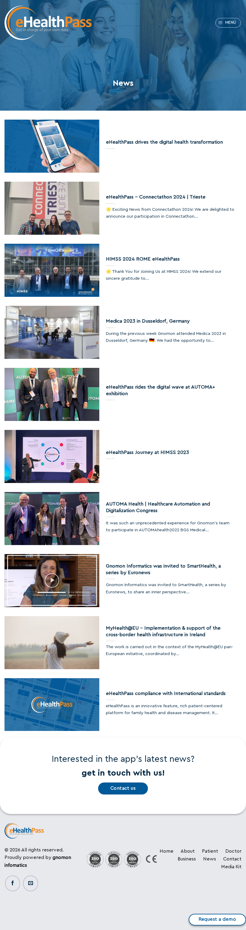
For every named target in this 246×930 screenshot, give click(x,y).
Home (166, 851)
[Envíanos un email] (30, 883)
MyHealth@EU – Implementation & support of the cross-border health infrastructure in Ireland (163, 631)
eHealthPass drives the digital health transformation (164, 142)
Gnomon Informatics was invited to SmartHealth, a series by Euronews (163, 569)
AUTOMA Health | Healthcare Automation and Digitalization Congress (158, 507)
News (209, 859)
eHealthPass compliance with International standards (166, 693)
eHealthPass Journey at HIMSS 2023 (147, 452)
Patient (210, 851)
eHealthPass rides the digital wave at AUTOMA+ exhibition (160, 390)
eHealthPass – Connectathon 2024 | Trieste (156, 197)
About (188, 851)
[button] (228, 23)
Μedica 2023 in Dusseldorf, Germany (148, 321)
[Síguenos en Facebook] (12, 883)
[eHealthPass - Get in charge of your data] (48, 23)
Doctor (233, 851)
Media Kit (231, 866)
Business (187, 859)
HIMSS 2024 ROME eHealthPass (143, 259)
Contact (232, 859)
